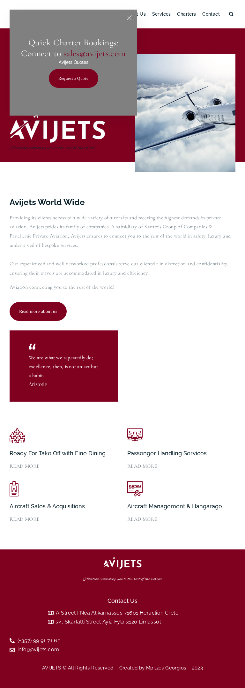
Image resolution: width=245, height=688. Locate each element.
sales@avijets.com (94, 53)
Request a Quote (73, 78)
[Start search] (231, 14)
